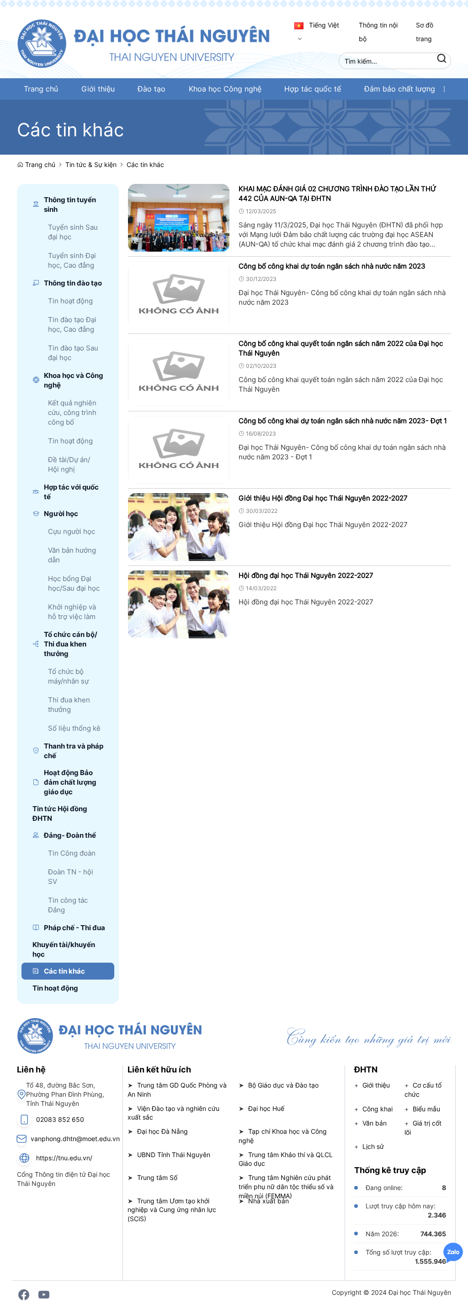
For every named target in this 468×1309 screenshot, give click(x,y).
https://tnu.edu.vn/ (64, 1158)
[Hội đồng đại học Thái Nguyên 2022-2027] (179, 603)
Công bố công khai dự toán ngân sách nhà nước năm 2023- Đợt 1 (343, 420)
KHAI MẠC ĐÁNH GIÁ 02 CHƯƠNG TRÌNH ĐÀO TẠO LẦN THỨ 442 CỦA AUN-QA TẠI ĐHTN (337, 193)
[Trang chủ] (153, 43)
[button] (444, 89)
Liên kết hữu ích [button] (159, 1069)
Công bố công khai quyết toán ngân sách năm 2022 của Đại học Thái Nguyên (341, 348)
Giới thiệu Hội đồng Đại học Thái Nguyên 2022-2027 (323, 498)
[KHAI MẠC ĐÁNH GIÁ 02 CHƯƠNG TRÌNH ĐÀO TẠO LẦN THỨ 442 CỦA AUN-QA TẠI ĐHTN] (179, 217)
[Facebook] (24, 1295)
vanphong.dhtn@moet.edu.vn (75, 1138)
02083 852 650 (60, 1119)
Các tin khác (145, 164)
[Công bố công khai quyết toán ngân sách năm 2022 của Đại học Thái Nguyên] (179, 371)
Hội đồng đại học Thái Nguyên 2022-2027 (306, 575)
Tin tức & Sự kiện (91, 164)
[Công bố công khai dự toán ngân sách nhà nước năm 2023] (179, 294)
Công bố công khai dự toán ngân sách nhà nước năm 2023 (332, 266)
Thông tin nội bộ (378, 32)
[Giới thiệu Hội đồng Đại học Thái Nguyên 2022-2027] (179, 526)
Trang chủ (39, 164)
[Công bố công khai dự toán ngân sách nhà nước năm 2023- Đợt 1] (179, 448)
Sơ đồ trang (424, 32)
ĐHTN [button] (366, 1069)
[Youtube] (44, 1295)
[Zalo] (453, 1252)
